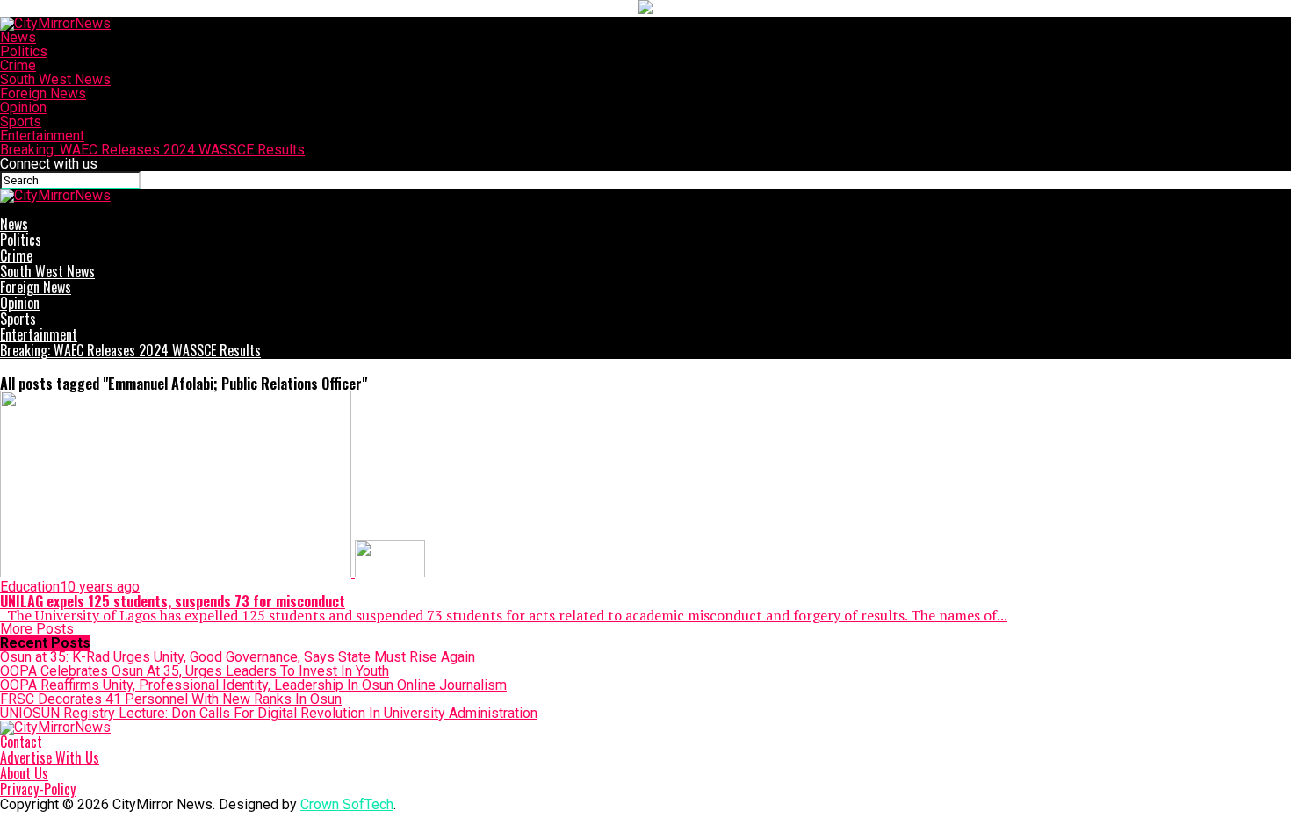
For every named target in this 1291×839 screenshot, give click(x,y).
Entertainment (42, 135)
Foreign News (43, 93)
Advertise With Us (49, 757)
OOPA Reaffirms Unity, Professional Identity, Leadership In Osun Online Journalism (253, 685)
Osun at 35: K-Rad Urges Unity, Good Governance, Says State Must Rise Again (237, 657)
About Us (24, 773)
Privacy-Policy (38, 789)
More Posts (37, 628)
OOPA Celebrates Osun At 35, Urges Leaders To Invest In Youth (194, 671)
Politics (23, 51)
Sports (20, 121)
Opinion (23, 107)
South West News (55, 79)
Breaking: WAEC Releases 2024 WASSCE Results (152, 149)
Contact (21, 741)
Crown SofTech (346, 804)
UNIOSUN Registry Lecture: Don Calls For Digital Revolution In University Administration (268, 713)
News (18, 37)
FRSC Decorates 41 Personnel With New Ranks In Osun (171, 699)
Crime (18, 65)
